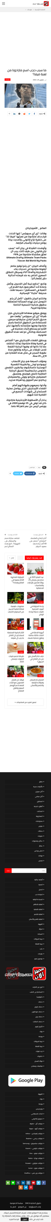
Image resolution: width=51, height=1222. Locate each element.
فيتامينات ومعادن (37, 1066)
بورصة (41, 1036)
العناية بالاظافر (38, 904)
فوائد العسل (38, 1061)
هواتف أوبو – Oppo (36, 1128)
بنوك (41, 1031)
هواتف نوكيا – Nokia (35, 1158)
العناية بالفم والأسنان (36, 919)
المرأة (41, 929)
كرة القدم (32, 467)
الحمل (41, 889)
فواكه (40, 855)
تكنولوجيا (40, 996)
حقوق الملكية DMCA (33, 1203)
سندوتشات (39, 821)
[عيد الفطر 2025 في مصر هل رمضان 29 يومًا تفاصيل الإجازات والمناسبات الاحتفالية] (35, 568)
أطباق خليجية (38, 806)
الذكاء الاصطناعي (37, 1113)
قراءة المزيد (14, 1219)
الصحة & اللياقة (38, 899)
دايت (41, 948)
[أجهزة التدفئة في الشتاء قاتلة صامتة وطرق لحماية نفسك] (35, 624)
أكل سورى (39, 791)
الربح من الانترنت (37, 987)
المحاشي (40, 801)
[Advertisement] (25, 40)
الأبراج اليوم (39, 1026)
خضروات (40, 1056)
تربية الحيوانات (38, 938)
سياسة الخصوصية (16, 1203)
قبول (25, 1219)
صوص (40, 826)
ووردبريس (39, 1108)
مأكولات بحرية (38, 786)
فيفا (39, 467)
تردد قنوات (39, 1051)
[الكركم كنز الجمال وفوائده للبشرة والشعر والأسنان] (35, 671)
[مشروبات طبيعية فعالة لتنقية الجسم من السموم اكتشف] (15, 598)
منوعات (7, 79)
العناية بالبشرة (38, 909)
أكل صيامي (39, 796)
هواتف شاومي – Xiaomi (34, 1148)
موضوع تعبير (38, 958)
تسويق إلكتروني (37, 1118)
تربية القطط (39, 943)
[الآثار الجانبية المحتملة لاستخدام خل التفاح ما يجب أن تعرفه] (15, 624)
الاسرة (40, 884)
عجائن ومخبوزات (37, 840)
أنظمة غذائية (38, 879)
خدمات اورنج (39, 1006)
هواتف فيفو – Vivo (36, 1153)
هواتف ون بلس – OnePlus (33, 1173)
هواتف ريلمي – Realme (34, 1138)
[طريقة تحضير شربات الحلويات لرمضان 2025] (15, 648)
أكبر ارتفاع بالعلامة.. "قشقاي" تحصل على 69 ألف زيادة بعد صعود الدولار (37, 542)
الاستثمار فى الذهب (36, 991)
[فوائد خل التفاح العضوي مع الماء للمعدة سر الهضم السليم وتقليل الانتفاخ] (15, 671)
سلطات (40, 831)
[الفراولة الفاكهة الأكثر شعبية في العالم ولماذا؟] (15, 568)
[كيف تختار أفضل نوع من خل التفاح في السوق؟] (35, 648)
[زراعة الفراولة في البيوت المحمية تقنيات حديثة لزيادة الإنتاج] (35, 598)
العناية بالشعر (38, 914)
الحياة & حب (39, 894)
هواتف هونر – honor (35, 1168)
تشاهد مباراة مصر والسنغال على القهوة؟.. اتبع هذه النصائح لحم (12, 542)
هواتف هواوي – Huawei (34, 1163)
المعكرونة (39, 816)
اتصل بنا (13, 1206)
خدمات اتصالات (38, 1021)
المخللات (40, 811)
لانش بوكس (38, 850)
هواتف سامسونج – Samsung (33, 1143)
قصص (40, 860)
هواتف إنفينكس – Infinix (34, 1133)
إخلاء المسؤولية (35, 1206)
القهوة (40, 924)
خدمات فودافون (37, 1011)
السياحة (40, 933)
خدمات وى (39, 1016)
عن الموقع (22, 1206)
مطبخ (41, 781)
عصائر (41, 845)
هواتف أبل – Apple (36, 1123)
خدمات (40, 1001)
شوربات (40, 835)
